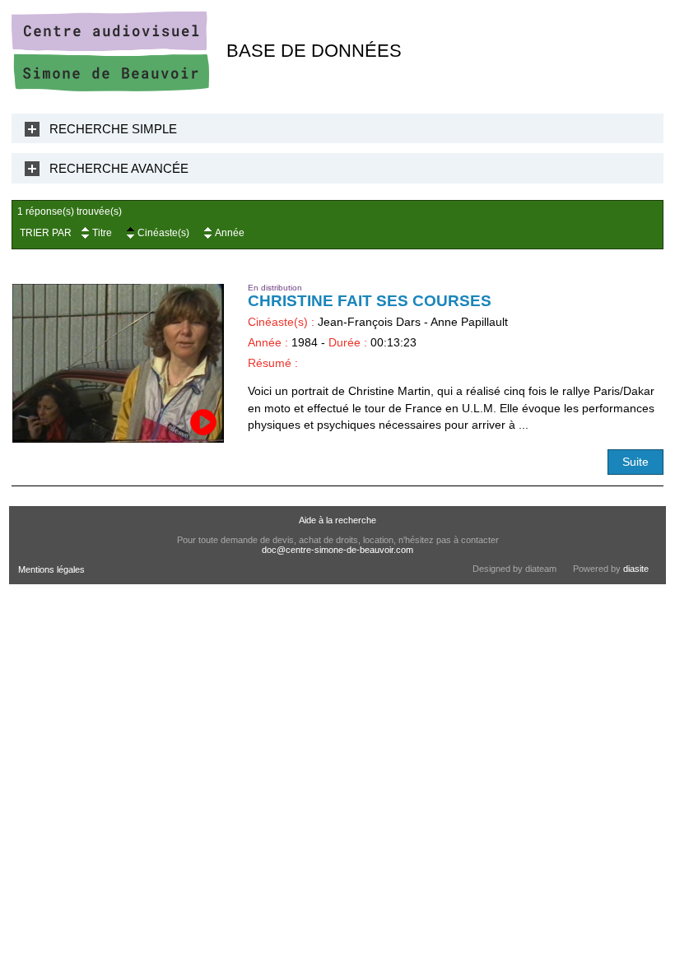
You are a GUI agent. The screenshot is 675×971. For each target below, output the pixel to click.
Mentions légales (51, 569)
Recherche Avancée (119, 168)
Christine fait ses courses (369, 300)
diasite (636, 569)
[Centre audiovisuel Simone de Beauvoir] (110, 87)
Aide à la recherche (337, 520)
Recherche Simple (113, 129)
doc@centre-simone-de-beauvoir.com (337, 550)
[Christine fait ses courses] (119, 363)
